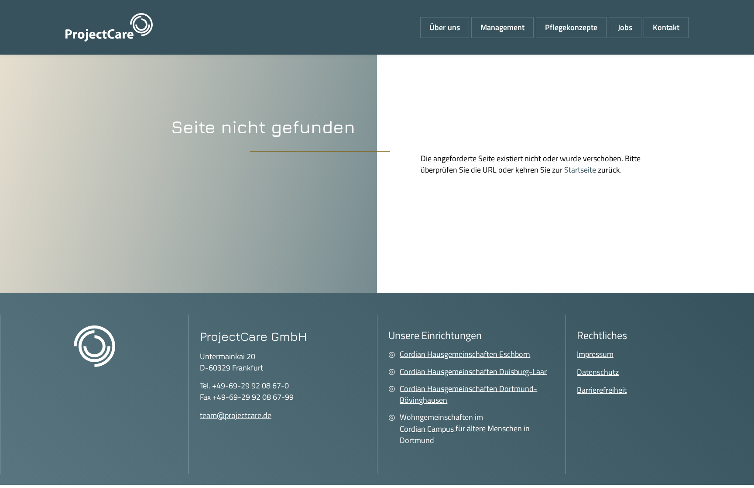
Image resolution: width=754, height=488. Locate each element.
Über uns (444, 27)
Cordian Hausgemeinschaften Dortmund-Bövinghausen (468, 393)
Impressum (595, 354)
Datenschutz (598, 372)
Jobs (625, 27)
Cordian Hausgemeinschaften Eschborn (465, 354)
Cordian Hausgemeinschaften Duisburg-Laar (473, 371)
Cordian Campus (428, 428)
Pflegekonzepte (571, 27)
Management (502, 27)
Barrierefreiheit (602, 390)
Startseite (580, 170)
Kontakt (666, 27)
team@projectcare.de (235, 415)
